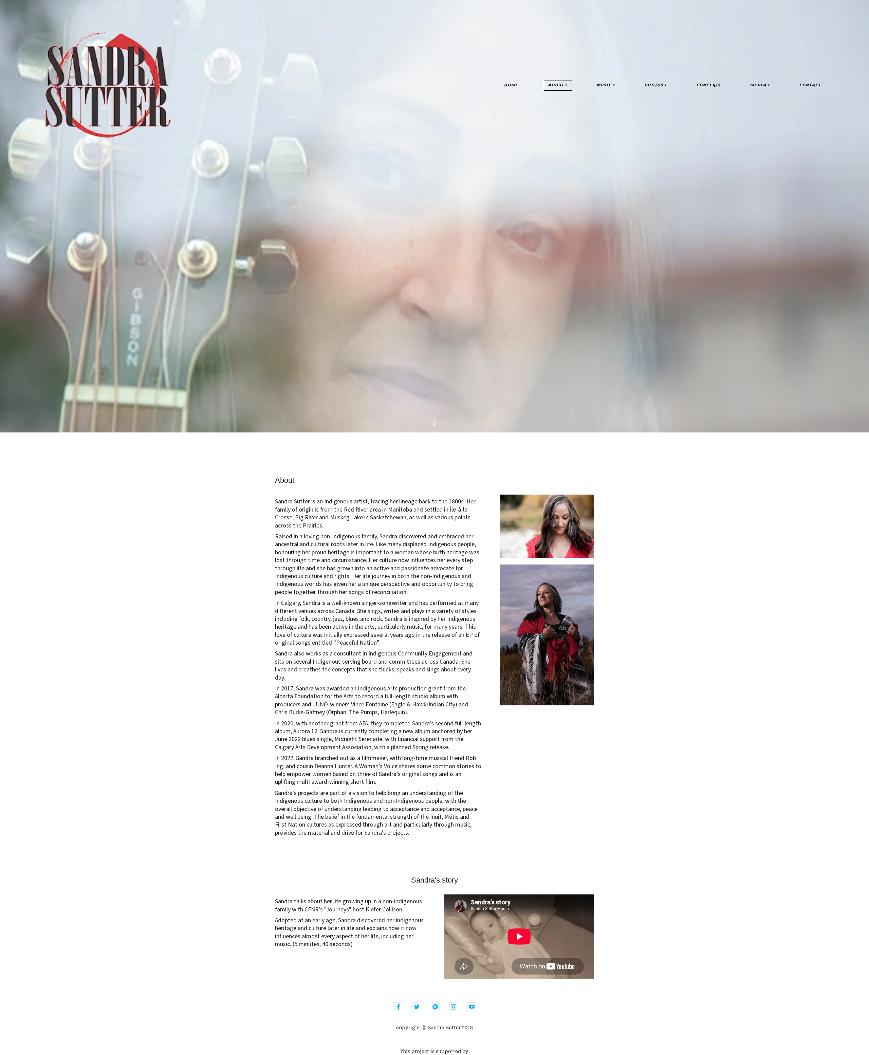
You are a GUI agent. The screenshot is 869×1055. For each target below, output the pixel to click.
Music (604, 85)
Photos (654, 85)
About (556, 85)
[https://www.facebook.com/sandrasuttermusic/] (398, 1006)
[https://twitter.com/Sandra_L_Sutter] (416, 1006)
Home (511, 85)
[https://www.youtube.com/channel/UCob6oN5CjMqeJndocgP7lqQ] (471, 1006)
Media (759, 85)
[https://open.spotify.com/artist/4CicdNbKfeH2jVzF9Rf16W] (435, 1006)
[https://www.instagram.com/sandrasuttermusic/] (453, 1006)
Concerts (709, 85)
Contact (810, 85)
